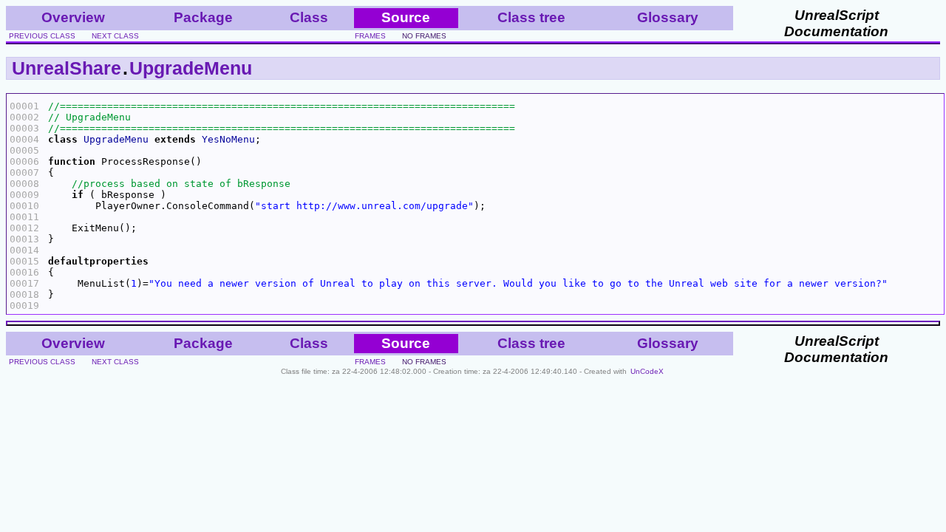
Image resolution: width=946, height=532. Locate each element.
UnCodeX (647, 371)
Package (203, 17)
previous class (42, 36)
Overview (73, 17)
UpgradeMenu (190, 68)
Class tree (531, 17)
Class (309, 17)
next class (115, 36)
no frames (424, 36)
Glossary (667, 17)
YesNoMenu (228, 139)
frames (370, 36)
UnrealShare (66, 68)
